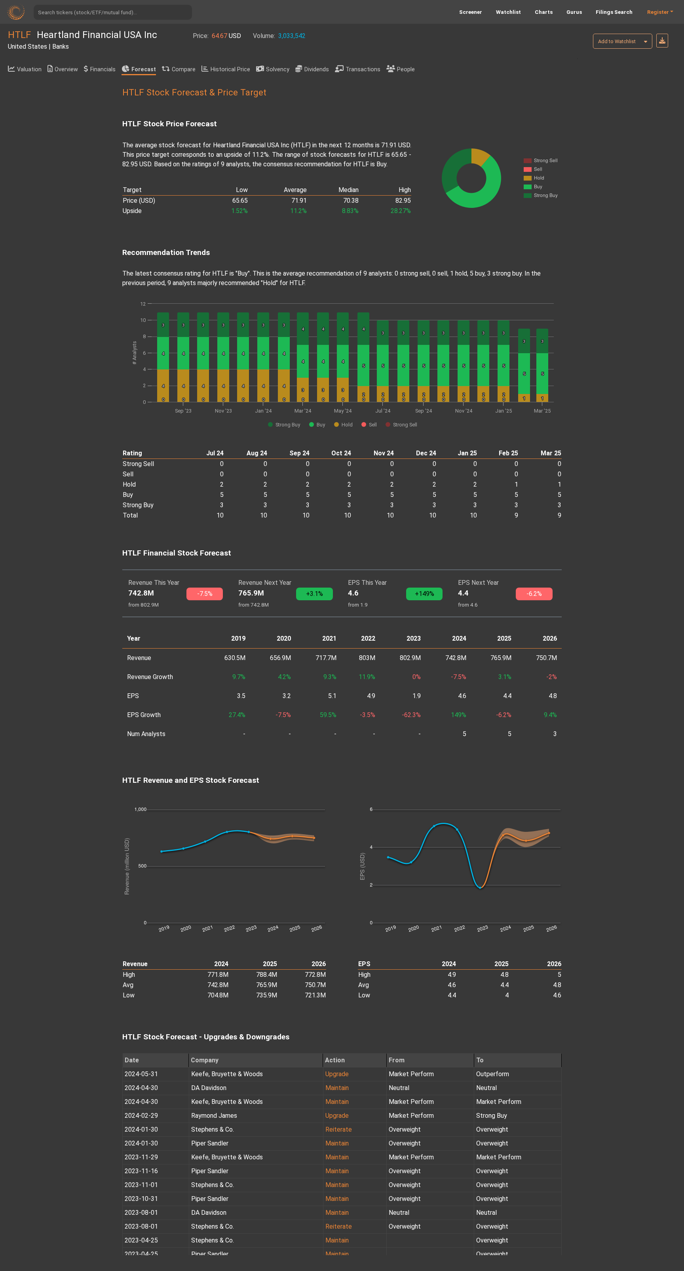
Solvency (277, 69)
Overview (66, 69)
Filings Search (614, 12)
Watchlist (508, 12)
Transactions (363, 69)
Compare (184, 69)
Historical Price (230, 69)
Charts (544, 12)
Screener (470, 12)
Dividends (316, 69)
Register (658, 12)
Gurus (574, 12)
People (406, 69)
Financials (103, 69)
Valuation (29, 69)
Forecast (143, 69)
